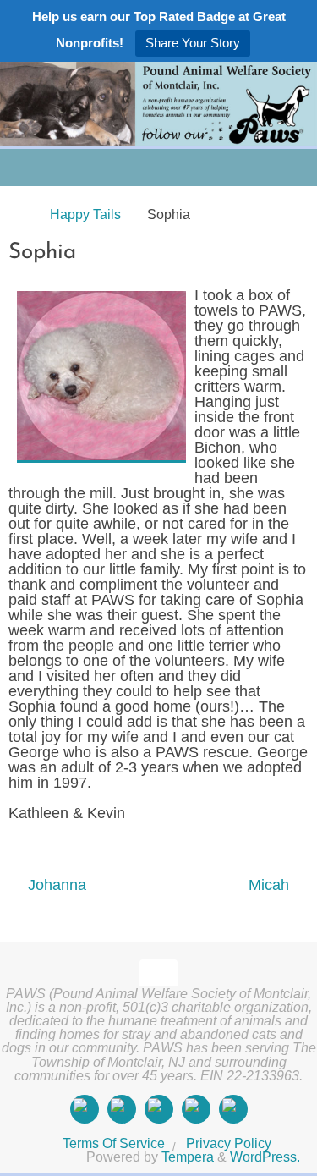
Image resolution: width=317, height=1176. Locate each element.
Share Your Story (192, 43)
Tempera (187, 1156)
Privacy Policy (228, 1143)
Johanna (55, 885)
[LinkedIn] (196, 1109)
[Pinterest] (233, 1109)
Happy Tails (85, 214)
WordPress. (265, 1156)
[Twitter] (159, 1109)
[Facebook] (84, 1109)
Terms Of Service (114, 1143)
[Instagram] (121, 1109)
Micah (271, 885)
